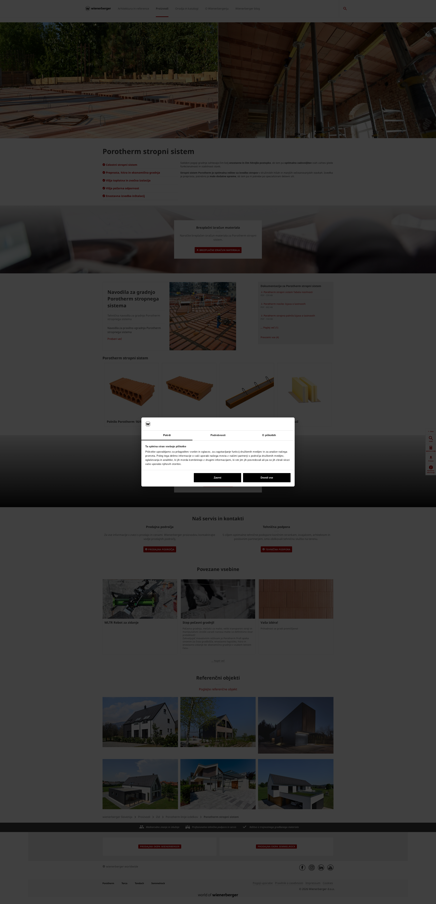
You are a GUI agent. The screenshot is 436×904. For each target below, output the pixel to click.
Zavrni (217, 477)
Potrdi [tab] (167, 435)
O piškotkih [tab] (269, 435)
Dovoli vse (267, 477)
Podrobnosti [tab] (218, 435)
